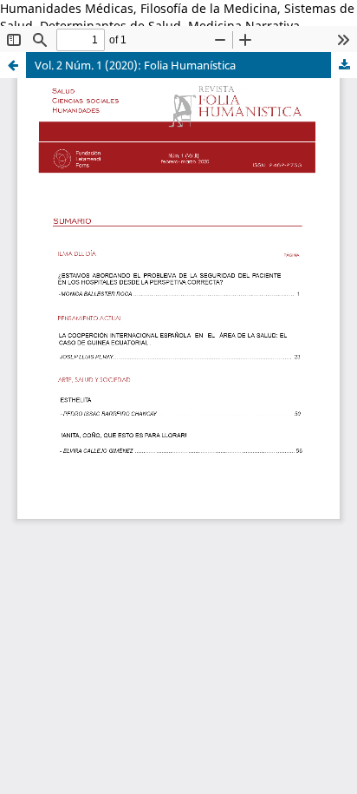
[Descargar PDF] (344, 65)
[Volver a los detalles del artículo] (13, 65)
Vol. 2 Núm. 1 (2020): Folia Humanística (135, 65)
